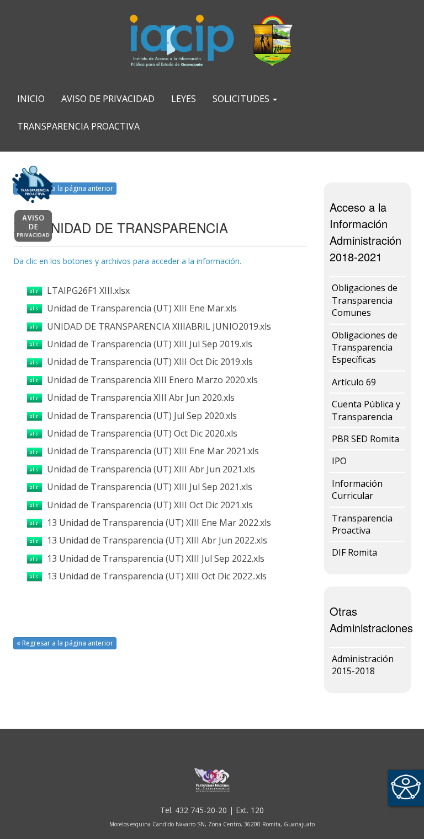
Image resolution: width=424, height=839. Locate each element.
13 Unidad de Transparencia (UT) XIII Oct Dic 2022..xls (155, 576)
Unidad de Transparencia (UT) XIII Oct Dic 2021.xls (148, 505)
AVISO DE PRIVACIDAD (108, 99)
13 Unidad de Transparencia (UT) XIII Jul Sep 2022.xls (153, 558)
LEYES (183, 99)
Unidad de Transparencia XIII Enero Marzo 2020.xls (150, 380)
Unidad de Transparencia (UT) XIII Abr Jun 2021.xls (149, 469)
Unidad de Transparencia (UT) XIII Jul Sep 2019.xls (147, 344)
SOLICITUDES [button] (242, 99)
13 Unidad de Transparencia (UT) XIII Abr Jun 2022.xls (155, 540)
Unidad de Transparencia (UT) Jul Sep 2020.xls (140, 416)
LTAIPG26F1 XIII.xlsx (86, 290)
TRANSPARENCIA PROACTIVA (78, 126)
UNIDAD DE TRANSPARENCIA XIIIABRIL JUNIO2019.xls (157, 326)
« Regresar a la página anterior (65, 188)
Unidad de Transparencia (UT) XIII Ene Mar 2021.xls (151, 451)
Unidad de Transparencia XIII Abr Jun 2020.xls (139, 397)
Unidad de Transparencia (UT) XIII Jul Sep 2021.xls (147, 487)
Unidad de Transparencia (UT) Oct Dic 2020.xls (140, 433)
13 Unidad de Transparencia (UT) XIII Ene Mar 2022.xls (157, 523)
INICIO (31, 99)
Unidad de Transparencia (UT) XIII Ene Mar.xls (140, 308)
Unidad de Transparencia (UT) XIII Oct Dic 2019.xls (148, 362)
